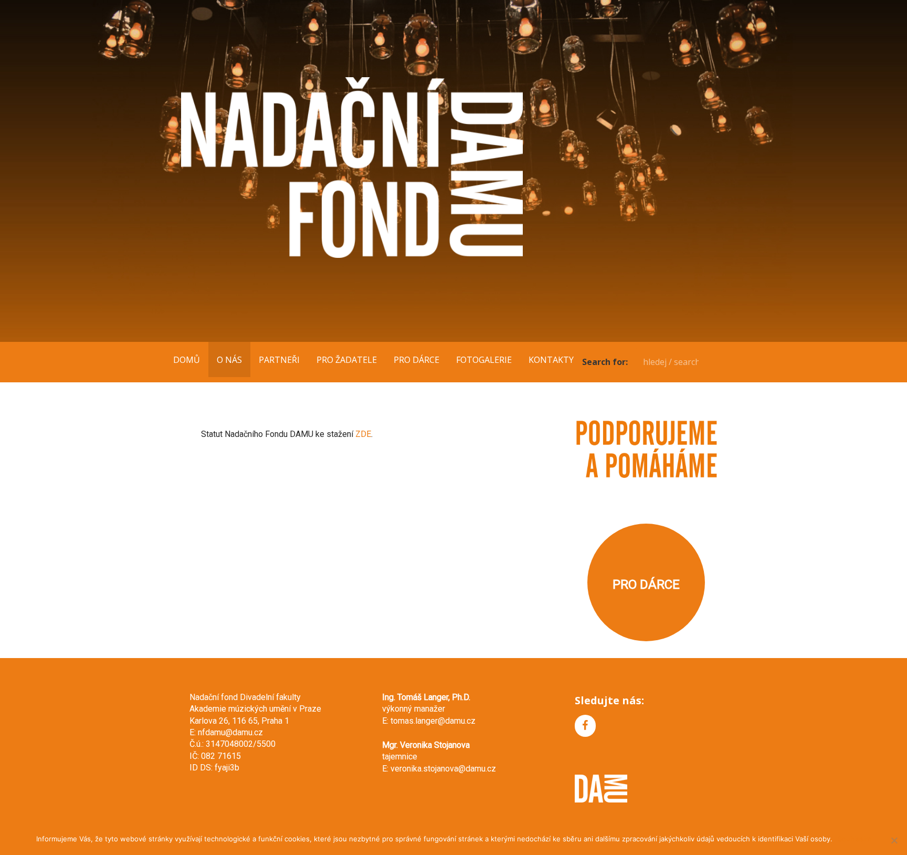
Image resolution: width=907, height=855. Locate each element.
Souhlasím (854, 839)
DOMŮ (186, 360)
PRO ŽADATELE (347, 360)
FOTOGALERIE (484, 360)
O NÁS (229, 360)
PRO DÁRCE (416, 360)
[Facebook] (585, 726)
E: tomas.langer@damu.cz (429, 721)
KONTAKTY (551, 360)
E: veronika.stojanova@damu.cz (439, 769)
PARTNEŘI (279, 360)
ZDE (363, 434)
